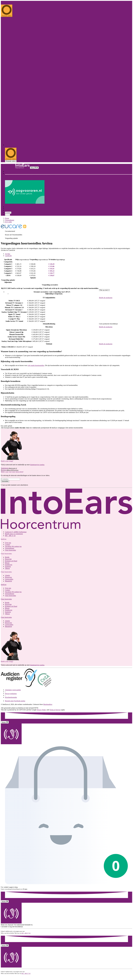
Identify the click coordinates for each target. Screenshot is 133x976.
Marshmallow (47, 704)
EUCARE (8, 222)
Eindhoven (32, 177)
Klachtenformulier (11, 697)
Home (7, 218)
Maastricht (51, 179)
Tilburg (38, 177)
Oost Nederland (10, 179)
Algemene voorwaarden (13, 690)
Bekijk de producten (105, 298)
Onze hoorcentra (10, 173)
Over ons (8, 171)
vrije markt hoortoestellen (36, 365)
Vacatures (13, 546)
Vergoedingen (9, 209)
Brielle (28, 175)
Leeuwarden (43, 179)
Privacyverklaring (11, 693)
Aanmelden (5, 481)
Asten (43, 177)
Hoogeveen (35, 179)
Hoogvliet (34, 175)
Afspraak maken (11, 161)
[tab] (68, 254)
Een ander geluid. (6, 2)
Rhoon (53, 175)
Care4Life (8, 256)
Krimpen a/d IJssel (44, 175)
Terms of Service (55, 710)
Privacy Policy (41, 710)
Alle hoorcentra (21, 175)
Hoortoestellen (10, 207)
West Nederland (10, 175)
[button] (3, 584)
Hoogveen (8, 577)
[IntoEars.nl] (15, 168)
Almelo (28, 179)
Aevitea (7, 254)
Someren (8, 566)
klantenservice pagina (37, 465)
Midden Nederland (11, 177)
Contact (8, 212)
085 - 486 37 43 (6, 3)
